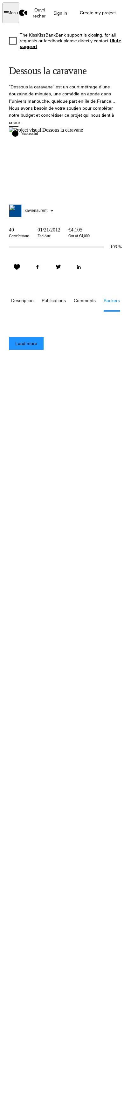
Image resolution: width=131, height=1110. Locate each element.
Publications (54, 300)
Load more (26, 343)
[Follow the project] (17, 267)
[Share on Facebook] (37, 267)
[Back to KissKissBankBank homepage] (23, 13)
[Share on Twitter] (58, 267)
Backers (112, 300)
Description (22, 300)
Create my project (98, 12)
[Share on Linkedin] (79, 267)
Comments (85, 300)
